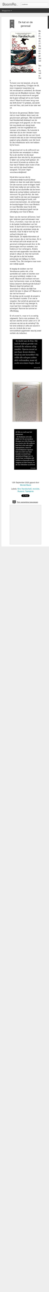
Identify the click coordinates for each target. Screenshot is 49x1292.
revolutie (36, 488)
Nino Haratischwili (24, 488)
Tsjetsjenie (29, 491)
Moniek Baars (25, 485)
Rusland (21, 491)
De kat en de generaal (25, 24)
